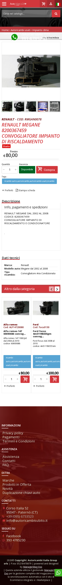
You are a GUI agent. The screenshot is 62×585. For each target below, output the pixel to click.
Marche (8, 480)
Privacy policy (12, 433)
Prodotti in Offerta (16, 484)
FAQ (5, 465)
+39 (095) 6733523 (20, 516)
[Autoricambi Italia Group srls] (14, 3)
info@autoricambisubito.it (27, 520)
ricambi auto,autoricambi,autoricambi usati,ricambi (29, 181)
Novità (7, 489)
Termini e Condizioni (18, 441)
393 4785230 (34, 39)
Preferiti (9, 190)
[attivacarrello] (25, 379)
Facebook (13, 536)
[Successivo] (57, 288)
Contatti (8, 461)
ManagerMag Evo (32, 566)
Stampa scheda (27, 190)
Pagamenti (10, 437)
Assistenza (10, 457)
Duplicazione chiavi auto (21, 493)
